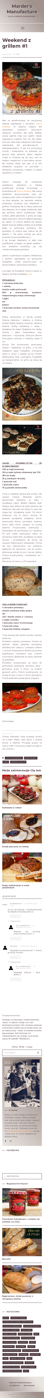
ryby (5, 1358)
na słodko (21, 1346)
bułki (6, 1318)
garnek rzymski (25, 1334)
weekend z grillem (18, 762)
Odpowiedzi (15, 921)
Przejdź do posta (11, 812)
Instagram (29, 1385)
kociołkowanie (28, 1338)
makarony (23, 1342)
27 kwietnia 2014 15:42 (28, 946)
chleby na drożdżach (14, 758)
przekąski (23, 1354)
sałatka (13, 946)
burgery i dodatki (18, 1318)
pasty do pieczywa (30, 1350)
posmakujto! (16, 903)
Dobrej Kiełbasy (24, 191)
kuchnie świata (9, 1342)
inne (36, 1334)
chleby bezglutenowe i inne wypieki (18, 1322)
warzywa (29, 1362)
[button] (22, 27)
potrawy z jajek (10, 1354)
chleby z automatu (11, 1330)
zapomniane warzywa (12, 1371)
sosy (29, 1358)
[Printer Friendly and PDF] (22, 1048)
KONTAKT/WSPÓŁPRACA (20, 1383)
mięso (6, 762)
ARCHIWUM (12, 1176)
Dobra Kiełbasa (30, 758)
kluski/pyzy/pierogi (11, 1338)
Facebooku (13, 1131)
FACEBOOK (15, 1385)
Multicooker (8, 1346)
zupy (26, 1371)
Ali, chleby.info (23, 925)
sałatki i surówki (17, 1358)
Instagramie (26, 1131)
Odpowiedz (15, 916)
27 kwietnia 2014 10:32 (25, 926)
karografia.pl (27, 1396)
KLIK (30, 274)
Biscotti (6, 1259)
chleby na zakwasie (32, 1326)
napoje (31, 1346)
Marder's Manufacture (22, 8)
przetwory (35, 1354)
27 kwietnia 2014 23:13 (25, 967)
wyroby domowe (28, 1367)
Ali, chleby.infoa (23, 966)
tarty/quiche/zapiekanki (13, 1362)
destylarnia (26, 1330)
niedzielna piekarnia (12, 1350)
